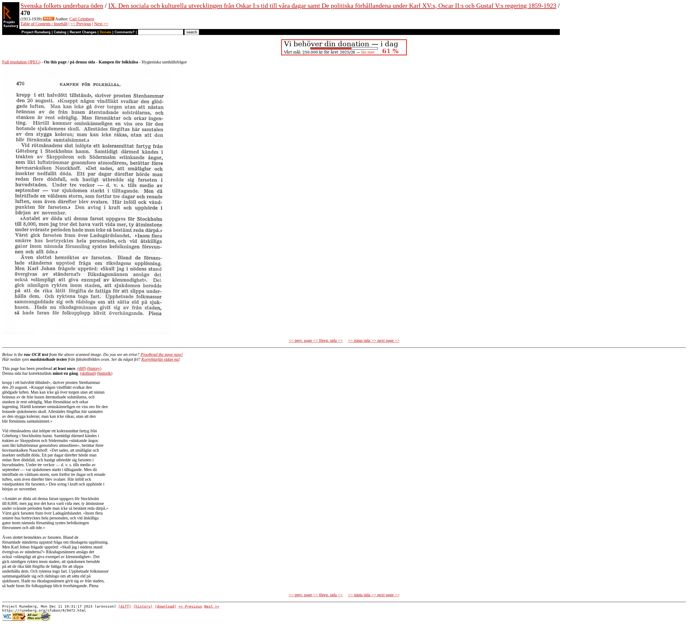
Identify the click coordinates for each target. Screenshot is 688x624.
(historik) (104, 373)
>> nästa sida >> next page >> (374, 340)
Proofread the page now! (162, 354)
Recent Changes (83, 32)
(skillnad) (88, 373)
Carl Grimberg (81, 19)
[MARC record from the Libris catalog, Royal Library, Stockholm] (48, 19)
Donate (105, 32)
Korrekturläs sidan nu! (160, 359)
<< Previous (80, 24)
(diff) (81, 368)
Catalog (60, 32)
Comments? (124, 32)
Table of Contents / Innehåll (43, 24)
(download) (165, 606)
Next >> (101, 24)
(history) (94, 368)
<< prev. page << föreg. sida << (316, 340)
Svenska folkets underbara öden (61, 5)
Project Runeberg (36, 32)
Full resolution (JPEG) (21, 62)
